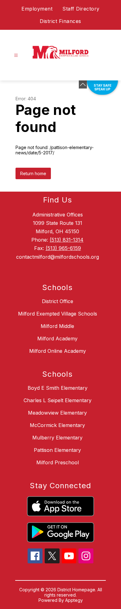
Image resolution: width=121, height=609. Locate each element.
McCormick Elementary (57, 425)
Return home (33, 173)
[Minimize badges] (83, 84)
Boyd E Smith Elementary (57, 388)
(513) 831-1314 (66, 240)
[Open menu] (16, 55)
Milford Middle (57, 326)
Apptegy (74, 600)
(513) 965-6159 (63, 248)
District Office (57, 301)
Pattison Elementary (57, 450)
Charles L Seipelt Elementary (58, 400)
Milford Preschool (57, 462)
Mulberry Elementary (57, 437)
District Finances (60, 21)
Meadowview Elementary (57, 413)
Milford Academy (57, 338)
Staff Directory (81, 9)
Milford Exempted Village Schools (57, 314)
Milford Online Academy (57, 351)
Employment (36, 9)
